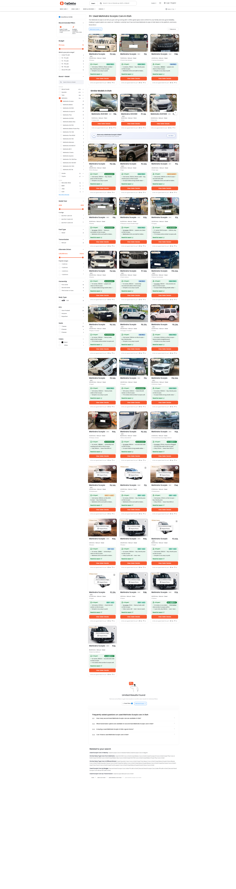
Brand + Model (64, 76)
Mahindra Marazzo (68, 142)
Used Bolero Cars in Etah (139, 756)
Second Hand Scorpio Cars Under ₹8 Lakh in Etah (153, 768)
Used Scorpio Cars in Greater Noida (119, 752)
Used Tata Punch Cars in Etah (98, 765)
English (153, 3)
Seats (61, 323)
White (66, 345)
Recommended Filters (67, 23)
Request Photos (103, 475)
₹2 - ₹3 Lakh (65, 58)
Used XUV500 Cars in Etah (101, 758)
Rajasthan (65, 316)
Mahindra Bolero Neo (69, 121)
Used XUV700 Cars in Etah (135, 758)
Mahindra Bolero (68, 104)
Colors (61, 339)
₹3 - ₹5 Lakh (65, 61)
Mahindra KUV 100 (68, 139)
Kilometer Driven (65, 249)
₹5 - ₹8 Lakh (65, 64)
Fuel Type (62, 229)
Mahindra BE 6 (67, 149)
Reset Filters (128, 703)
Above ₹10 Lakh (66, 69)
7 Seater (64, 326)
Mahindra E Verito (68, 152)
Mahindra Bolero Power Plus (71, 128)
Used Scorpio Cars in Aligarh (139, 752)
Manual (64, 242)
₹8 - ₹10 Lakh (65, 66)
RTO (60, 307)
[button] (102, 69)
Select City (170, 9)
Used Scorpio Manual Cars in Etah (123, 773)
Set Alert (170, 135)
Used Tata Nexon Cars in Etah (146, 761)
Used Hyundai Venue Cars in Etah (107, 763)
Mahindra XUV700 (68, 125)
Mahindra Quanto (68, 156)
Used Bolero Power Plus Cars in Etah (153, 758)
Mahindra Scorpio (68, 101)
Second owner (66, 287)
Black (65, 342)
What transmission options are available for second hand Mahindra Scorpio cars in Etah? (122, 724)
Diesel (63, 232)
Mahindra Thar (67, 115)
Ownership (63, 281)
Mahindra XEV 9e (68, 169)
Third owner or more (67, 290)
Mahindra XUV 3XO (68, 166)
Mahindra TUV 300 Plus (70, 159)
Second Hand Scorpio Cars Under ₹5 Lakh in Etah (123, 768)
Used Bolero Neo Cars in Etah (117, 758)
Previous (89, 43)
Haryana (64, 313)
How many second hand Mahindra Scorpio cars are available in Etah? (116, 718)
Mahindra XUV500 (68, 118)
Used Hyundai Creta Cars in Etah (126, 761)
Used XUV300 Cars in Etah (123, 756)
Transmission (64, 239)
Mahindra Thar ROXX (69, 135)
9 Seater (64, 332)
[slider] (60, 49)
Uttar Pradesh (66, 310)
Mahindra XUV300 (68, 108)
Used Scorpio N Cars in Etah (155, 756)
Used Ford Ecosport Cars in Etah (117, 765)
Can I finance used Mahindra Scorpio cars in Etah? (110, 734)
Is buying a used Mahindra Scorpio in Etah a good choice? (113, 729)
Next (116, 43)
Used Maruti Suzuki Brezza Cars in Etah (147, 763)
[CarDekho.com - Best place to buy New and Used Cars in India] (68, 3)
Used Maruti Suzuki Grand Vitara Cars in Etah (141, 765)
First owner (65, 284)
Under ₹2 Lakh (66, 55)
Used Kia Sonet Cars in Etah (167, 763)
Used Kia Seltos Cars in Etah (126, 763)
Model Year (63, 201)
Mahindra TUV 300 (68, 132)
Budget (61, 41)
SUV (67, 300)
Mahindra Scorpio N (69, 111)
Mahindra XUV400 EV (69, 145)
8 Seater (64, 329)
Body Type (63, 297)
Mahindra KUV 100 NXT (69, 162)
